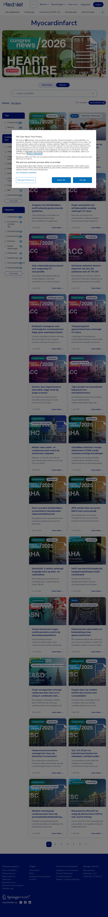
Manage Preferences (26, 180)
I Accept (82, 180)
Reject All (61, 180)
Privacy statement (34, 153)
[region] (54, 159)
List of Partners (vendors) (26, 172)
